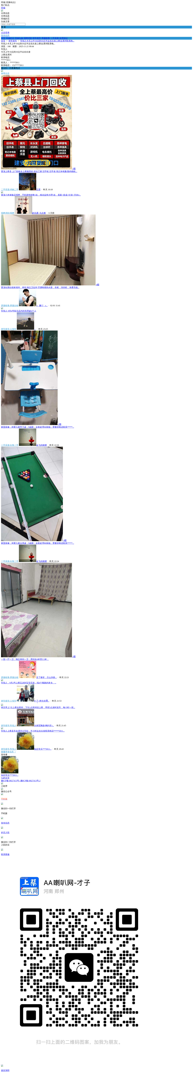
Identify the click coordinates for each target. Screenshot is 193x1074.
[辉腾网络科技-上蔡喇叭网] (2, 11)
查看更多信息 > (8, 752)
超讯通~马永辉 (39, 213)
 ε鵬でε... (42, 305)
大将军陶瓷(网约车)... (44, 725)
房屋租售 (45, 38)
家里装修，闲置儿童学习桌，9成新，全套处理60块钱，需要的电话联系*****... (37, 427)
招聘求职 (28, 38)
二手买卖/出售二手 (9, 445)
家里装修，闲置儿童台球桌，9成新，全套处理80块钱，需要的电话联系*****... (37, 543)
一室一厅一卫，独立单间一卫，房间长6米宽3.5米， (25, 659)
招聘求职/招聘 (7, 213)
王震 (38, 189)
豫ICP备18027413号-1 (11, 781)
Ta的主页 (5, 778)
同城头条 (19, 38)
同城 (3, 8)
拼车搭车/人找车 (8, 329)
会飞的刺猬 (41, 445)
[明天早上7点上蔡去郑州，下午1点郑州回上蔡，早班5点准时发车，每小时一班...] (2, 705)
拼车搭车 (37, 38)
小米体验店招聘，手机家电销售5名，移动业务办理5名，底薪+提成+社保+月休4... (41, 195)
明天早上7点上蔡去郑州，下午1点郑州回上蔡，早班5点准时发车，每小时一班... (38, 707)
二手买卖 (54, 38)
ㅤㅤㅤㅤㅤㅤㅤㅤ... (35, 329)
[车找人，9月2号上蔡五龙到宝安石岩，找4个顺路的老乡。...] (2, 680)
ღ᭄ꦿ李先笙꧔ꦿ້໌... (41, 701)
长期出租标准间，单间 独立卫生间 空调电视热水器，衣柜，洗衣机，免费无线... (40, 287)
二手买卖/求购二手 (9, 189)
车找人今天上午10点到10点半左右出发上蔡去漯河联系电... (47, 41)
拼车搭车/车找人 (8, 725)
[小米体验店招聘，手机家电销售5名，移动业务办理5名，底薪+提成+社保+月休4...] (2, 192)
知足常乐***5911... (42, 749)
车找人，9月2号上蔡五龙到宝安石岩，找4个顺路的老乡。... (28, 683)
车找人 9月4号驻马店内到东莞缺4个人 (18, 311)
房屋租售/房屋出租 (9, 305)
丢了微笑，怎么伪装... (46, 677)
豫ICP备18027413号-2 (30, 781)
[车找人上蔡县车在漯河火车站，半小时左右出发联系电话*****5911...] (2, 728)
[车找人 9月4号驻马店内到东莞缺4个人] (2, 308)
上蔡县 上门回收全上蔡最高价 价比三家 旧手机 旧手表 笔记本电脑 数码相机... (39, 171)
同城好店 (10, 38)
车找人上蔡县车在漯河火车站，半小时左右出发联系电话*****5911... (33, 731)
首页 (3, 38)
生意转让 (63, 38)
